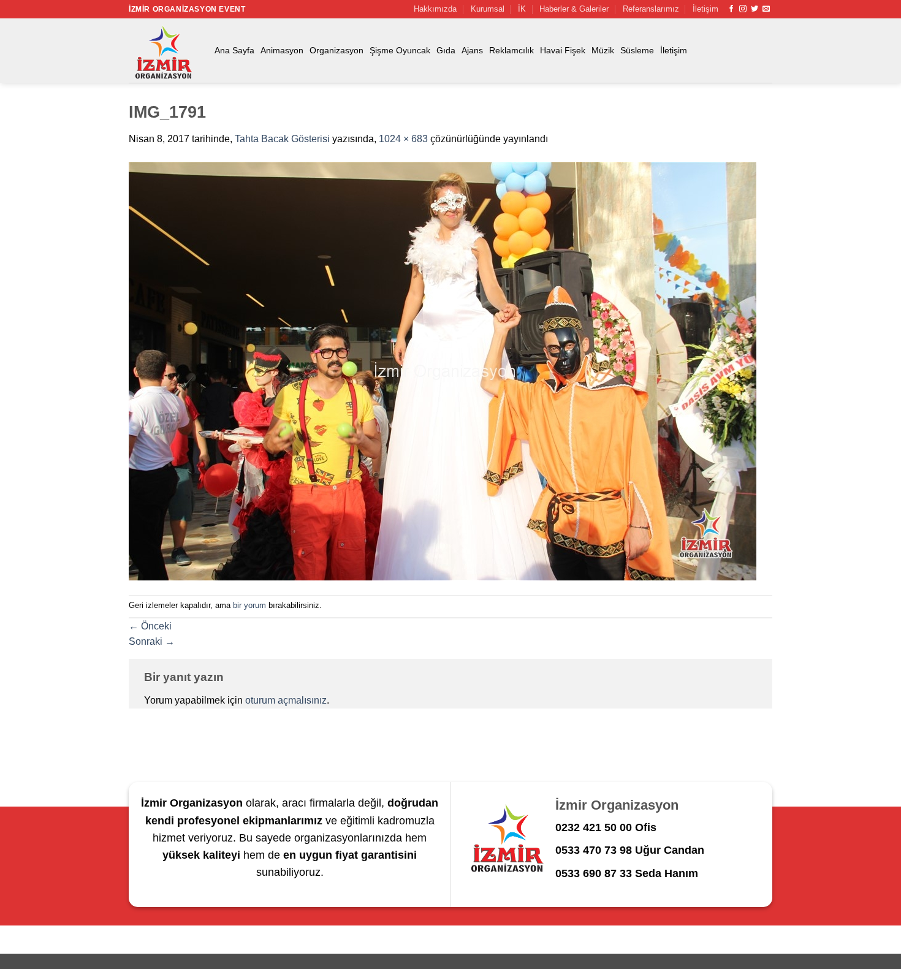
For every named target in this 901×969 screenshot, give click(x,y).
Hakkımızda (435, 8)
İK (522, 8)
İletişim (705, 8)
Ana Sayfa (234, 50)
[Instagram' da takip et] (743, 9)
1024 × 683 (403, 139)
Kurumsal (487, 8)
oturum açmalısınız (286, 700)
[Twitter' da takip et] (754, 9)
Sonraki (152, 641)
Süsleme (637, 50)
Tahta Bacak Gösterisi (282, 139)
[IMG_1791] (442, 370)
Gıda (445, 50)
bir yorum (249, 605)
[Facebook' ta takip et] (731, 9)
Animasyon (281, 50)
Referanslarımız (651, 8)
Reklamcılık (511, 50)
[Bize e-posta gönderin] (766, 9)
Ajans (472, 50)
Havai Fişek (562, 50)
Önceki (150, 626)
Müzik (602, 50)
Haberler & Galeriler (574, 8)
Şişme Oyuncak (400, 50)
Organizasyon (336, 50)
